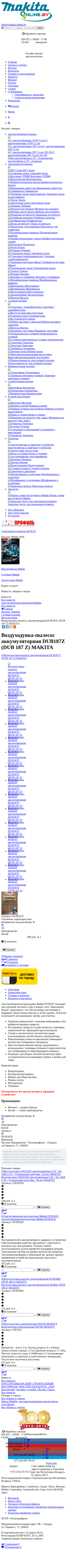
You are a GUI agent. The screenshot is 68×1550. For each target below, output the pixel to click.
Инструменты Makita (13, 569)
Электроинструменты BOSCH (18, 531)
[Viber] (47, 1454)
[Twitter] (7, 626)
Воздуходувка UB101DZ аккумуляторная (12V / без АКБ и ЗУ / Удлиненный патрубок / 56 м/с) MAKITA (33, 1179)
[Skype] (47, 1457)
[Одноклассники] (10, 626)
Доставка (13, 85)
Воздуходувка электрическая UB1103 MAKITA (28, 1326)
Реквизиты (14, 100)
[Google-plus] (47, 1448)
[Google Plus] (14, 626)
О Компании (15, 91)
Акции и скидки (17, 65)
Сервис (12, 88)
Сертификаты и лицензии (29, 94)
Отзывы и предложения (21, 73)
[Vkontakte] (28, 1439)
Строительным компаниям (30, 97)
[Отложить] (4, 1213)
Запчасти (13, 489)
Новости (13, 76)
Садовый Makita (10, 574)
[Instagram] (47, 1451)
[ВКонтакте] (3, 626)
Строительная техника (20, 381)
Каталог (12, 68)
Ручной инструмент (19, 396)
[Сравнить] (4, 1210)
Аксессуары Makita (12, 580)
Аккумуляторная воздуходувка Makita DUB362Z (28, 1219)
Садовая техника (17, 300)
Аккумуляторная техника (22, 134)
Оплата (12, 82)
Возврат (12, 79)
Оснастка (13, 438)
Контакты (13, 70)
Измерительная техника (21, 366)
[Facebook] (27, 1442)
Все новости (8, 599)
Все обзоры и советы (13, 1398)
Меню (11, 111)
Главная (12, 62)
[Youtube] (28, 1445)
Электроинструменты (20, 164)
